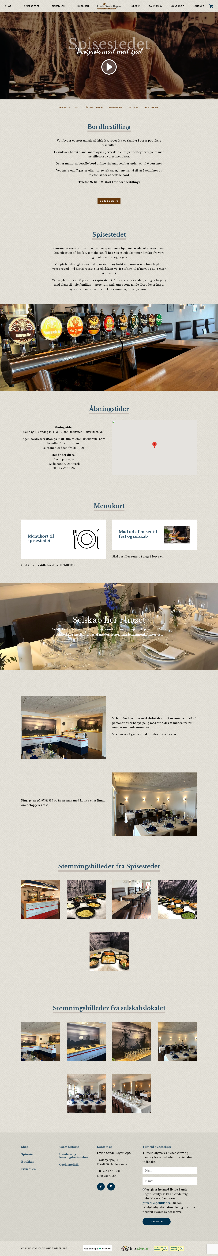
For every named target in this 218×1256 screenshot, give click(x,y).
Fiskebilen (58, 6)
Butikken (83, 6)
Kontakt (198, 6)
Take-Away (155, 6)
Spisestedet (31, 6)
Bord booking (109, 201)
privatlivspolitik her (156, 1203)
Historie (134, 6)
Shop (8, 6)
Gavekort (177, 6)
